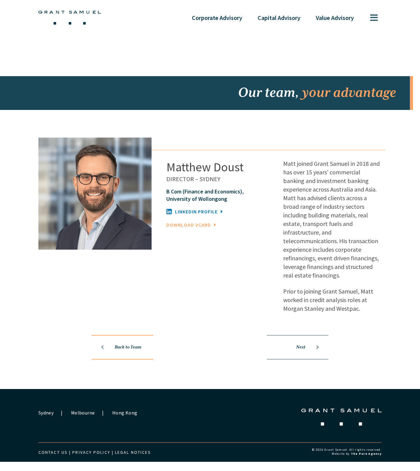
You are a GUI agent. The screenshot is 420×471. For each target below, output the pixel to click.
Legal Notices (133, 452)
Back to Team (128, 347)
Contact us (53, 452)
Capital (279, 17)
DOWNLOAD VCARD (188, 225)
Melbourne (83, 413)
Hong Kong (124, 413)
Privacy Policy (91, 452)
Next (300, 347)
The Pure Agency (366, 454)
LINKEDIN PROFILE (196, 211)
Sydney (45, 413)
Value (335, 17)
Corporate (217, 17)
